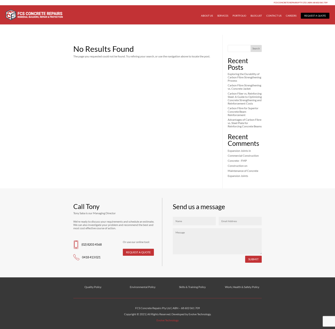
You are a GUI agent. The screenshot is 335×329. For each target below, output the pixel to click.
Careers (291, 15)
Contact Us (273, 15)
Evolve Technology (168, 320)
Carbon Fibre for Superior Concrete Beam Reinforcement (243, 111)
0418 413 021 (91, 257)
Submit (253, 259)
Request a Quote (315, 15)
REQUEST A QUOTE (138, 252)
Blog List (256, 15)
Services (222, 15)
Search (256, 48)
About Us (207, 15)
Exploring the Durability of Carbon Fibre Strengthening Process (244, 77)
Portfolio (239, 15)
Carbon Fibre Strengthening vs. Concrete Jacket (244, 87)
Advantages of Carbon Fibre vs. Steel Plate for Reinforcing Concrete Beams (245, 123)
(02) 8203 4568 (91, 244)
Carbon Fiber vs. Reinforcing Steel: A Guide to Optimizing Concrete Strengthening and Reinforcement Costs (245, 98)
